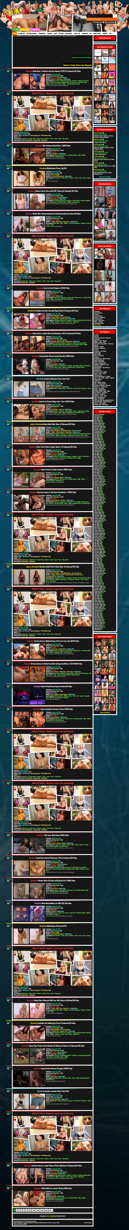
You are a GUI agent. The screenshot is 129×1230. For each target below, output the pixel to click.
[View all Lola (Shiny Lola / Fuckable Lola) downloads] (112, 685)
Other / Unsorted (98, 322)
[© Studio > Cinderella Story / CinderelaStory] (97, 67)
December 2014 (98, 622)
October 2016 (97, 589)
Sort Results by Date (97, 22)
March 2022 (97, 493)
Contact (15, 1224)
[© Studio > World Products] (97, 60)
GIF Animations (98, 366)
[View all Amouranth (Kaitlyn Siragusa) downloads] (105, 707)
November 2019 (98, 535)
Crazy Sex (77, 33)
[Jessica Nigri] (112, 82)
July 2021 (96, 505)
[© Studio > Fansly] (105, 60)
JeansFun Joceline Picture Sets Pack (56, 1091)
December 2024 (98, 444)
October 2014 (97, 625)
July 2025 (96, 434)
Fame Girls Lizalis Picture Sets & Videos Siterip (104, 160)
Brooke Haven (54, 649)
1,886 (38, 1210)
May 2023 (96, 472)
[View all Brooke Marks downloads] (112, 671)
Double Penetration (99, 360)
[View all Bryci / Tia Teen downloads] (112, 678)
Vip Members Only (98, 323)
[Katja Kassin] (97, 97)
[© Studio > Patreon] (112, 67)
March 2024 (97, 457)
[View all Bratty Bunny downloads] (105, 678)
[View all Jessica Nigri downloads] (97, 693)
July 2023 (96, 469)
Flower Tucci (53, 455)
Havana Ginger (54, 409)
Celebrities (21, 33)
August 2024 (97, 450)
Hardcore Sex (73, 82)
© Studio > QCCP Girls (56, 222)
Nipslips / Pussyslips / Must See (102, 385)
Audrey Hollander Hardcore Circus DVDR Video (56, 709)
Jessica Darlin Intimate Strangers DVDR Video (56, 1068)
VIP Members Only (46, 135)
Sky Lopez (53, 843)
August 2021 (97, 503)
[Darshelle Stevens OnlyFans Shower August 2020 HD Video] (100, 275)
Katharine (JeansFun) (56, 387)
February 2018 (97, 566)
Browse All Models (105, 712)
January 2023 (97, 478)
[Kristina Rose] (97, 112)
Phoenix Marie (54, 888)
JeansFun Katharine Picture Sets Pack (57, 378)
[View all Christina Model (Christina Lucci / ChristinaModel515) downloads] (112, 649)
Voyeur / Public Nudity (100, 403)
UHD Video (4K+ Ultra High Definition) (104, 400)
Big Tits (62, 411)
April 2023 (97, 474)
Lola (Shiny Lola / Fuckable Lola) (59, 319)
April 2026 (97, 420)
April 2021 (97, 509)
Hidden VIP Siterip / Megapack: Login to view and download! (52, 93)
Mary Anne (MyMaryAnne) (57, 176)
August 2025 (97, 432)
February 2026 (98, 423)
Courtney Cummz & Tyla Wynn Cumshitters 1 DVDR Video (56, 492)
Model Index (97, 33)
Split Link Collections (27, 140)
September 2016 (98, 591)
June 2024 (97, 453)
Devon (52, 477)
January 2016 (97, 603)
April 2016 (97, 598)
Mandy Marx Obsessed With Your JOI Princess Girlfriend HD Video (56, 1000)
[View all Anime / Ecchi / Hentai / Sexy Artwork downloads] (97, 678)
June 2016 (96, 595)
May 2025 (96, 437)
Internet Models (32, 33)
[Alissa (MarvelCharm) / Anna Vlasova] (97, 119)
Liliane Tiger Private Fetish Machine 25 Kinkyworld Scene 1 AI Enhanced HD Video (57, 1045)
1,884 (29, 1210)
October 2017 (97, 572)
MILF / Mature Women (60, 388)
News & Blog (97, 325)
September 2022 (98, 484)
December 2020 (98, 515)
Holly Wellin (53, 1196)
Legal (22, 1224)
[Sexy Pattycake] (105, 75)
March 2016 (97, 600)
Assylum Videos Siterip (100, 142)
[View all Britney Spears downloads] (105, 649)
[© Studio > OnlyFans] (97, 52)
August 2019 (97, 539)
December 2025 (98, 426)
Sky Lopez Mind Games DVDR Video (56, 835)
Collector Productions (100, 348)
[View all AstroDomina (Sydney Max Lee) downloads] (105, 664)
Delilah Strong (63, 649)
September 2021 (98, 502)
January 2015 (97, 621)
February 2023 (98, 477)
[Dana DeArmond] (97, 75)
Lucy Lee (52, 296)
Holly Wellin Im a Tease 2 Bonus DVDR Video (57, 1188)
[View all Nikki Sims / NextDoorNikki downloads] (97, 642)
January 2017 (97, 585)
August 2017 (97, 575)
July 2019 (96, 541)
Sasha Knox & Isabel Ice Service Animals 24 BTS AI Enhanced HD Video (57, 71)
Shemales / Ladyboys (99, 394)
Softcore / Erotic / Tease (50, 139)
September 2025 (98, 431)
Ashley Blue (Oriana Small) (57, 341)
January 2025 (97, 443)
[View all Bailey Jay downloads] (105, 693)
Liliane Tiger (53, 1054)
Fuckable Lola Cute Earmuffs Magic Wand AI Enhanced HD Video (56, 310)
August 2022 (97, 486)
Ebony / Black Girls (79, 411)
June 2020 (97, 524)
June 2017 (96, 578)
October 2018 (97, 554)
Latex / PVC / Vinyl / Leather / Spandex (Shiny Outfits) (65, 84)
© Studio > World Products (57, 432)
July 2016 (96, 594)
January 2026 (97, 425)
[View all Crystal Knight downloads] (112, 707)
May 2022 (96, 490)
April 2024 (97, 456)
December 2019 (98, 533)
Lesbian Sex (25, 139)
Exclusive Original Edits (63, 82)
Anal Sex (56, 81)
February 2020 (98, 530)
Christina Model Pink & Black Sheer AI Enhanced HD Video (59, 566)
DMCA (25, 1224)
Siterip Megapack (35, 135)
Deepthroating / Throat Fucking (102, 358)
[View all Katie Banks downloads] (97, 700)
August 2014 (97, 628)
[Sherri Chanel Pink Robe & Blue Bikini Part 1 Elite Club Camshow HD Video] (100, 286)
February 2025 (98, 441)
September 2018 (98, 555)
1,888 (46, 1210)
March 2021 (97, 511)
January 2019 (97, 549)
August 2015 (97, 610)
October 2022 (97, 483)
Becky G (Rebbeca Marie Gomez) (59, 694)
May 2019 (96, 543)
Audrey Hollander (55, 717)
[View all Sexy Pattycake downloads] (105, 671)
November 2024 (98, 446)
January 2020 (97, 532)
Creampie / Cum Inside (67, 297)
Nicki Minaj (53, 911)
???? (19, 137)
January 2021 (97, 514)
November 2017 (98, 570)
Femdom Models (55, 220)
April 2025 (97, 438)
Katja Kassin (69, 341)
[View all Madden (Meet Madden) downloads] (112, 642)
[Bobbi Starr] (112, 119)
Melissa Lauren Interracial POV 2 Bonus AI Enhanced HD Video (56, 191)
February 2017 (97, 584)
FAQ (110, 33)
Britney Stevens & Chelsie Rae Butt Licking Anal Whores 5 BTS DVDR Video (56, 663)
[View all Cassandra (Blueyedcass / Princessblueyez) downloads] (112, 664)
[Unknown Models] (112, 52)
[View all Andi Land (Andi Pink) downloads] (97, 671)
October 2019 (97, 536)
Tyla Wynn (63, 500)
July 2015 (96, 612)
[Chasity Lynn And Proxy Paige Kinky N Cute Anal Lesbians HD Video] (110, 253)
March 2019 (97, 546)
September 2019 (98, 538)
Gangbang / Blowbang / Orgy (101, 364)
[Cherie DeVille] (105, 119)
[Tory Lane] (105, 112)
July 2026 (96, 416)
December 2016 (98, 586)
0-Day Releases (98, 319)
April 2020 (97, 527)
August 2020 (97, 521)
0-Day (55, 33)
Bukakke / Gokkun (99, 347)
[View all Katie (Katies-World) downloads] (105, 642)
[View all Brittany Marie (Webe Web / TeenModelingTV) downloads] (112, 700)
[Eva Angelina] (112, 90)
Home (14, 33)
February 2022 (98, 495)
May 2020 (96, 526)
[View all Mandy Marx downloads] (112, 656)
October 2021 (97, 500)
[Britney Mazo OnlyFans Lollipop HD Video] (100, 297)
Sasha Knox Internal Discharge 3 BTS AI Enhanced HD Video (56, 857)
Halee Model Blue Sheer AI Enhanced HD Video (59, 424)
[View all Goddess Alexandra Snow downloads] (97, 649)
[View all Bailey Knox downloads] (105, 685)
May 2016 (96, 597)
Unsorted (85, 33)
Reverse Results (111, 22)
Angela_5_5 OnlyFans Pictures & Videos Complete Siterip (104, 148)
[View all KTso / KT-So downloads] (97, 656)
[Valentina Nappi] (105, 97)
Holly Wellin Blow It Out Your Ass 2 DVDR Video (104, 166)
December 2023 (98, 462)
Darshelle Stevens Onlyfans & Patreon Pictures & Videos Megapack (103, 136)
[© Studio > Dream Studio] (112, 60)
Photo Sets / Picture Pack (37, 139)
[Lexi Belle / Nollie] (105, 90)
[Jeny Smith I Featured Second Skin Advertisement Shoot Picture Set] (100, 264)
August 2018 (97, 557)
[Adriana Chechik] (112, 104)
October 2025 (97, 429)
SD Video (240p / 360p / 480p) (77, 155)
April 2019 (97, 545)
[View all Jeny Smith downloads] (97, 707)
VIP (91, 33)
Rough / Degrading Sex (100, 390)
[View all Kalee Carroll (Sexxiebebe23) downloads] (112, 693)
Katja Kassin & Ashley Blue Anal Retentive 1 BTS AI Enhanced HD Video (57, 333)
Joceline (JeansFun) (55, 1099)
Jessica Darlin (54, 364)
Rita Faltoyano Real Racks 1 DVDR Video (56, 145)
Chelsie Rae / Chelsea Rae (67, 672)
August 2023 (97, 468)
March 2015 (97, 618)
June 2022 (97, 489)
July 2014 (96, 629)
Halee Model (69, 432)
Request (105, 33)
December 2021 (98, 498)
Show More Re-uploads (105, 177)
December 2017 (98, 569)
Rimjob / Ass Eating (74, 366)
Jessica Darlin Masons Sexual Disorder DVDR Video (56, 356)
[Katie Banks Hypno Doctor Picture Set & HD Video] (100, 253)
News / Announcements (100, 384)
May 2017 (96, 579)
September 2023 (98, 466)
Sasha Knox (60, 79)
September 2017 (98, 573)
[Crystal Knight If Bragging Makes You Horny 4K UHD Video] (110, 264)
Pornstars (42, 33)
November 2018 (98, 552)
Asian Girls (57, 297)
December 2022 (98, 480)
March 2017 (97, 582)
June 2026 (97, 417)
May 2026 (96, 419)
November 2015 (98, 606)
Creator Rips (97, 353)
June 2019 (96, 542)
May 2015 (96, 615)
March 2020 (97, 529)
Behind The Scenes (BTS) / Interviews (70, 673)
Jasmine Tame (54, 1173)
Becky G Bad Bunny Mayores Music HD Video (56, 686)
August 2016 (97, 592)
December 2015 (98, 604)
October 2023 (97, 465)
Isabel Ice (53, 79)
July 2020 (96, 523)
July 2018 (96, 558)
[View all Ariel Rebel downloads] (97, 664)
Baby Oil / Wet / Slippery (100, 341)
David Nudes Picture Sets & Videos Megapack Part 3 (103, 173)
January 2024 (97, 460)
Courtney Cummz (54, 500)
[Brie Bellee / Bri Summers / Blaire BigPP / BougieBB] (97, 90)
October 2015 (97, 607)
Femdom (49, 33)
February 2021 (97, 512)
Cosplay (96, 350)
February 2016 (97, 601)
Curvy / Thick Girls (84, 456)
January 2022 (97, 496)
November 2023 (98, 463)
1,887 (42, 1210)
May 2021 (96, 508)
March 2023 (97, 475)
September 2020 (98, 520)
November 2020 (98, 517)
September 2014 (98, 627)
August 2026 (97, 414)
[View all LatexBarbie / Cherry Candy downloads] (97, 685)
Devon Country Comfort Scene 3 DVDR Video (56, 469)
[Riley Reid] (105, 82)
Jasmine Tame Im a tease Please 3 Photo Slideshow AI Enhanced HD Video (57, 1165)
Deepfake (96, 357)
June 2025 (97, 435)
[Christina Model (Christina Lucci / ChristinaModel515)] (105, 67)
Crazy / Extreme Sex (99, 320)
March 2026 (97, 422)
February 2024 (98, 459)
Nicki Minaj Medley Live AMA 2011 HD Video (57, 903)
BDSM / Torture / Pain (99, 342)
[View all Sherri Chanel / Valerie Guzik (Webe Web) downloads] (105, 656)
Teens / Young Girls (63, 139)
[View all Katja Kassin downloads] (105, 700)
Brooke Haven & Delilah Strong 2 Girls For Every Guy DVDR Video (56, 641)
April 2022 (97, 492)
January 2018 (97, 567)
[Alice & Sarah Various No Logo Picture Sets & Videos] (110, 297)
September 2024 (98, 449)
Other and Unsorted (24, 135)
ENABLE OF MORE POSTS (52, 1216)
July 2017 (96, 576)
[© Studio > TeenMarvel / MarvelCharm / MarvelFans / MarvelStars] (105, 52)
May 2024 (96, 454)
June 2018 (96, 560)
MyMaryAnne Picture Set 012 (57, 926)
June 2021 (96, 506)
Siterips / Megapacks (65, 33)
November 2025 (98, 428)
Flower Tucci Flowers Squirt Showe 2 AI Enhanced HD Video (56, 446)
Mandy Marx (66, 222)
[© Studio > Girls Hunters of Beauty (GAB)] (112, 112)
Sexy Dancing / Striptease (67, 435)
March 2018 (97, 564)
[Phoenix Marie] (97, 82)
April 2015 (97, 616)
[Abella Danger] (105, 104)
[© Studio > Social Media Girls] (112, 75)
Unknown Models (59, 477)
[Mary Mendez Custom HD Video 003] (110, 275)
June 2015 (96, 613)
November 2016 (98, 588)
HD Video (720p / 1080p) (64, 202)
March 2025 (97, 440)
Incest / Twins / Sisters (100, 373)
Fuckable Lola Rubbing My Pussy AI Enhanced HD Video (57, 1023)
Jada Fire (61, 409)
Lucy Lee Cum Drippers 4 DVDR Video (57, 288)
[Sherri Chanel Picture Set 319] (110, 286)
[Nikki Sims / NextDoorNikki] (97, 104)
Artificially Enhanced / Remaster (69, 81)
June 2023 (97, 471)
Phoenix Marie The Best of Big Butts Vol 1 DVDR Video (56, 880)
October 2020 (97, 518)
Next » (50, 1210)
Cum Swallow (76, 200)
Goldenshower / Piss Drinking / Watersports (102, 368)
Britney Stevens (54, 672)
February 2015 (97, 619)
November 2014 (98, 624)
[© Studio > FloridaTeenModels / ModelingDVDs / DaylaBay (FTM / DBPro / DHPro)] (112, 97)
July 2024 (96, 452)
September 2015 (98, 609)
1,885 (33, 1210)
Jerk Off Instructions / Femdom (77, 223)
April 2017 (96, 581)
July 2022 (96, 487)
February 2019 (97, 548)
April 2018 (97, 563)
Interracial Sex (76, 202)
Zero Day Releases (62, 77)
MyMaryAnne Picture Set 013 (57, 168)
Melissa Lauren (54, 199)
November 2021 (98, 499)
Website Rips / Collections (40, 140)
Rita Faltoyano (54, 153)
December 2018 (98, 551)
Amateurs (96, 335)
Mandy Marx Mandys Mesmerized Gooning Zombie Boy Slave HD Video (57, 213)
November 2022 (98, 481)
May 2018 (96, 561)
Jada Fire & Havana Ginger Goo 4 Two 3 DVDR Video (56, 401)
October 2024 (97, 447)
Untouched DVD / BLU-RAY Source (55, 157)
